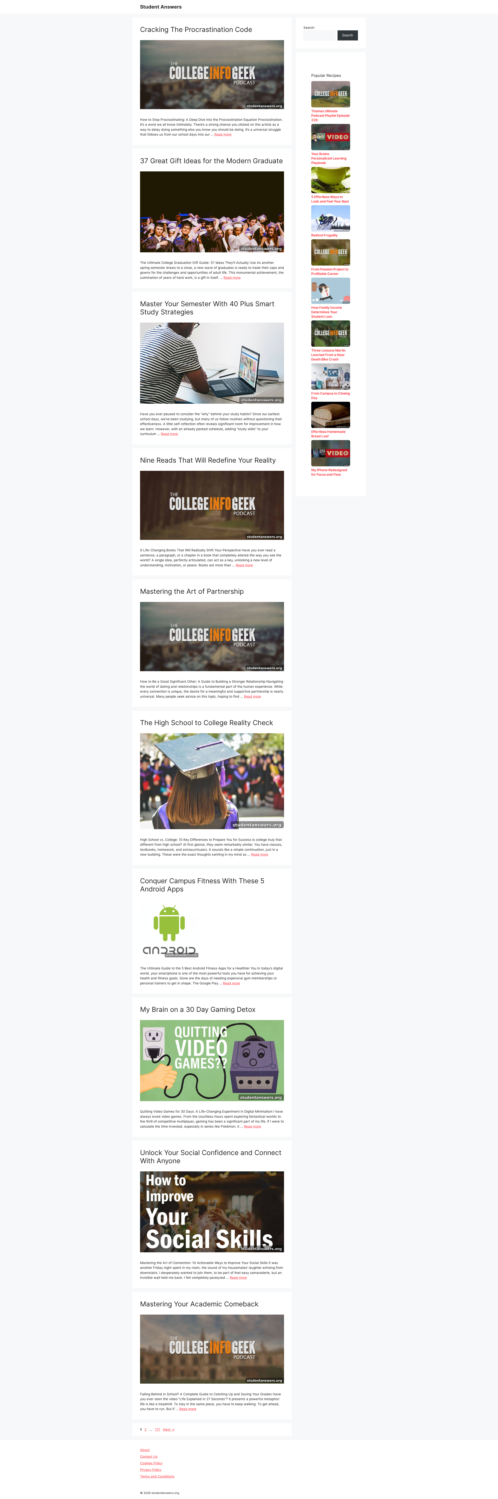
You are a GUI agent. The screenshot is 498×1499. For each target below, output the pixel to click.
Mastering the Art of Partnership (192, 591)
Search (308, 28)
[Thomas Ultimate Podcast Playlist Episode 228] (330, 94)
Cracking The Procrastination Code (196, 29)
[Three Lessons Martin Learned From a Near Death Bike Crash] (330, 333)
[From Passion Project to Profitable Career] (330, 252)
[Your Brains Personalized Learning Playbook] (330, 137)
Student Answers (161, 7)
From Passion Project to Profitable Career (329, 271)
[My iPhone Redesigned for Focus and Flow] (330, 453)
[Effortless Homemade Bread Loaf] (330, 415)
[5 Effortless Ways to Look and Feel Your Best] (330, 180)
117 (158, 1429)
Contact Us (149, 1457)
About (145, 1450)
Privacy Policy (150, 1470)
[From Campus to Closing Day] (330, 376)
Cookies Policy (151, 1463)
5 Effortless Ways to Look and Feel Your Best (330, 199)
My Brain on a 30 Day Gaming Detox (198, 1009)
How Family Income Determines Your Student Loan (326, 312)
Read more (222, 134)
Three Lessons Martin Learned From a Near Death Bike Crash (328, 354)
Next (168, 1429)
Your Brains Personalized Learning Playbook (329, 158)
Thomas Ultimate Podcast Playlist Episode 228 (330, 115)
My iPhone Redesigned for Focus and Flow (329, 472)
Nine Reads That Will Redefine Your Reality (208, 460)
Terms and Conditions (157, 1476)
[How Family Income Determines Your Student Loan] (330, 291)
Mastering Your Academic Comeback (199, 1304)
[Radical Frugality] (330, 218)
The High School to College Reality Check (206, 722)
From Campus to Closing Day (330, 395)
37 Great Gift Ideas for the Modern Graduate (211, 161)
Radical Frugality (324, 235)
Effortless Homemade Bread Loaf (328, 434)
